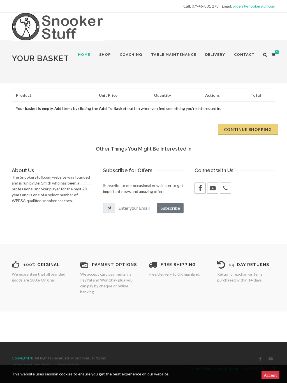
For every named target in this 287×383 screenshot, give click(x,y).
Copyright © (23, 358)
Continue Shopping (248, 129)
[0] (273, 54)
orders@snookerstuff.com (254, 6)
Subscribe (170, 208)
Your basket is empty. (35, 108)
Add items (63, 108)
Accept (270, 375)
